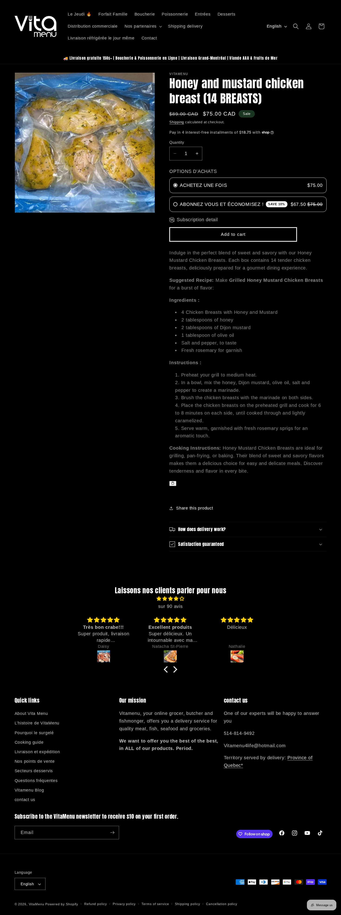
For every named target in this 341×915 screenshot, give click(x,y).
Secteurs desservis (34, 771)
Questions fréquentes (36, 780)
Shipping (176, 122)
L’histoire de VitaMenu (37, 723)
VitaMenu (36, 904)
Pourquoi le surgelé (34, 732)
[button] (142, 26)
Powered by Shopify (61, 904)
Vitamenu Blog (29, 790)
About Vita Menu (31, 713)
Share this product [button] (194, 508)
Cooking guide (29, 742)
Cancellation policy (221, 904)
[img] (170, 599)
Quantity (176, 142)
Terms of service (155, 904)
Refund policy (95, 904)
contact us (25, 799)
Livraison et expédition (37, 752)
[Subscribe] (112, 832)
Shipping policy (187, 904)
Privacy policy (124, 904)
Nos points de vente (35, 761)
